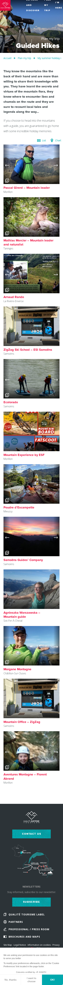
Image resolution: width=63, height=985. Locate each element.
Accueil (7, 58)
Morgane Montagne (17, 669)
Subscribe (31, 901)
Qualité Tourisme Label (27, 914)
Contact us (31, 833)
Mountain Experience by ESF (24, 455)
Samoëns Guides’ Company (23, 560)
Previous (7, 164)
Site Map (8, 944)
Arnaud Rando (14, 297)
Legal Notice (20, 944)
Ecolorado (11, 402)
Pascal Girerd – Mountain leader (27, 188)
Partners (16, 921)
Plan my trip (24, 58)
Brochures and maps (24, 936)
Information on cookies (39, 944)
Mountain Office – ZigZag (22, 722)
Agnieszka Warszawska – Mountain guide (22, 615)
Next (56, 164)
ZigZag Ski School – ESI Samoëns (28, 350)
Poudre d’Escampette (19, 507)
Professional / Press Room (29, 929)
